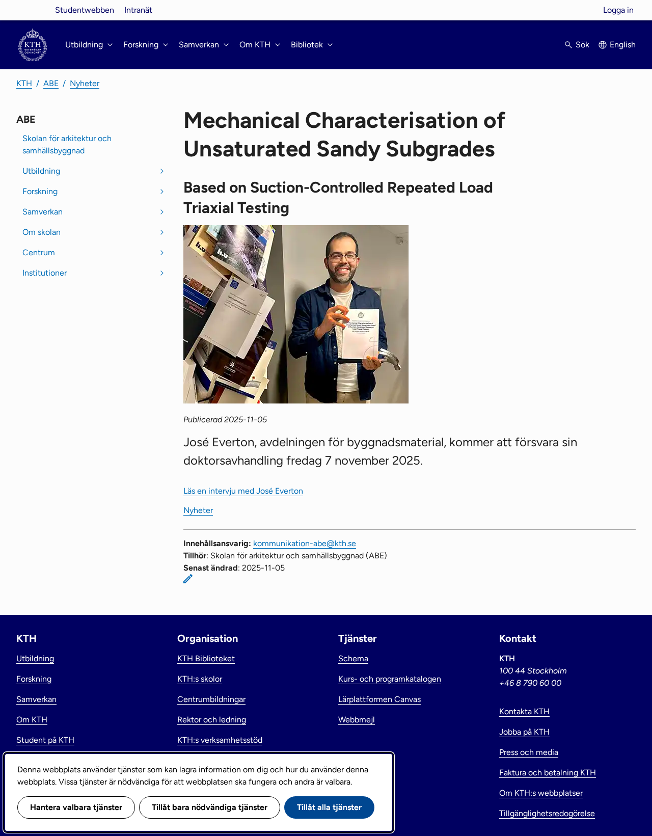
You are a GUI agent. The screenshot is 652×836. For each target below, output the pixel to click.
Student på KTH (45, 740)
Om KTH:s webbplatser (541, 793)
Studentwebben (84, 10)
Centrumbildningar (211, 699)
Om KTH (31, 719)
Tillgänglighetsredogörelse (547, 813)
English (623, 44)
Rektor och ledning (211, 719)
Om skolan (41, 232)
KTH (24, 83)
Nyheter (84, 83)
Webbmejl (356, 719)
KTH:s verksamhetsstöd (219, 740)
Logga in (618, 10)
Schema (353, 658)
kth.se (32, 10)
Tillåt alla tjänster (329, 807)
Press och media (528, 752)
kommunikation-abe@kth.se (304, 543)
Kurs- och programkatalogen (389, 679)
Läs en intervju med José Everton (243, 491)
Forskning (40, 191)
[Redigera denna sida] (188, 578)
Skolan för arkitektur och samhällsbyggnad (67, 144)
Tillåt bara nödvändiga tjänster (209, 807)
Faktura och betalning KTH (547, 772)
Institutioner (44, 273)
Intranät (138, 10)
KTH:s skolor (199, 679)
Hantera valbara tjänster (76, 807)
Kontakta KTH (524, 711)
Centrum (38, 252)
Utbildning (41, 171)
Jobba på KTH (524, 732)
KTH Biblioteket (206, 658)
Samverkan (42, 212)
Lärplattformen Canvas (379, 699)
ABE (51, 83)
